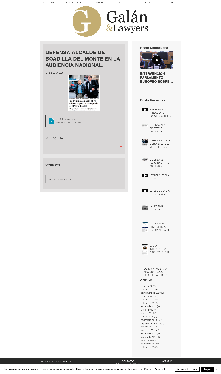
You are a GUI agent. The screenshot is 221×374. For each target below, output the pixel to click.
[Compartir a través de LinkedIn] (61, 138)
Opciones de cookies (187, 369)
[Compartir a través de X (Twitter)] (54, 138)
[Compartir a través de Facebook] (46, 138)
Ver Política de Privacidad (153, 369)
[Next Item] (168, 60)
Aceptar (207, 369)
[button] (73, 2)
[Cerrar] (217, 369)
